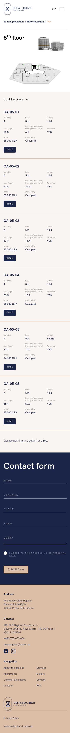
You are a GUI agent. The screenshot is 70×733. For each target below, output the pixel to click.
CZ (54, 9)
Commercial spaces (15, 679)
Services (41, 667)
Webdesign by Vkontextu (18, 726)
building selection (14, 21)
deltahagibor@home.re (17, 644)
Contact (40, 679)
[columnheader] (14, 99)
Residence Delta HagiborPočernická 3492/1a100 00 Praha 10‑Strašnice (19, 604)
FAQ (38, 685)
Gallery (40, 673)
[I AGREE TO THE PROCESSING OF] (6, 554)
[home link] (18, 9)
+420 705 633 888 (14, 638)
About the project (14, 667)
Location (8, 685)
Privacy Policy (11, 718)
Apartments (10, 673)
